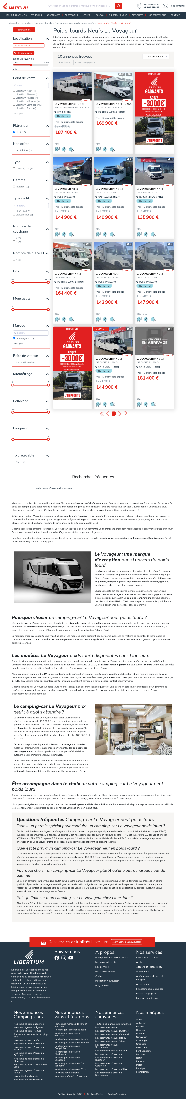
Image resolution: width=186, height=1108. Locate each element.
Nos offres (21, 143)
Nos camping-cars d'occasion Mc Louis (30, 1066)
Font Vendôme (144, 1051)
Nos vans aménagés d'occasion (70, 1076)
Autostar (140, 1023)
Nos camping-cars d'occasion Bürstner (29, 1054)
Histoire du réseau (105, 971)
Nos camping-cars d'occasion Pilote (29, 1071)
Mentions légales (95, 1094)
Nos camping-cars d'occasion (29, 1044)
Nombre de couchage (22, 229)
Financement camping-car (149, 989)
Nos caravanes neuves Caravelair (112, 1034)
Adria (139, 1019)
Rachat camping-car (146, 993)
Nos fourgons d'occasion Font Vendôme (69, 1064)
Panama (140, 1061)
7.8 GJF (66, 189)
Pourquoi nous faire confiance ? (111, 957)
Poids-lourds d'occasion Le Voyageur (54, 488)
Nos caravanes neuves (107, 1027)
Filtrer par (21, 125)
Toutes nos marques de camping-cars (31, 1035)
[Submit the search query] (15, 85)
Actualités (137, 15)
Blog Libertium (103, 985)
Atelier (86, 15)
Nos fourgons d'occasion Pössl (70, 1069)
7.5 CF (107, 274)
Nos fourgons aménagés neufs (70, 1030)
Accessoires (71, 15)
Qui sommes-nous (118, 15)
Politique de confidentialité (70, 1094)
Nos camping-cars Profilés (27, 1031)
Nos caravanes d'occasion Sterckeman (108, 1074)
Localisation (22, 38)
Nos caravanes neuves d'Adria (111, 1050)
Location (99, 15)
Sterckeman (142, 1072)
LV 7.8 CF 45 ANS (113, 104)
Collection (21, 401)
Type (16, 162)
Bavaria (140, 1026)
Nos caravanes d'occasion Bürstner (108, 1059)
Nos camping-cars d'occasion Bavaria (29, 1048)
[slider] (12, 282)
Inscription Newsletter (107, 980)
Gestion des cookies (117, 1094)
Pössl (139, 1065)
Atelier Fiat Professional (149, 966)
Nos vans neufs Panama (66, 1073)
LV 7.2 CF (149, 189)
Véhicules (36, 15)
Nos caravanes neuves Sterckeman (107, 1046)
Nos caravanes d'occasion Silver (111, 1069)
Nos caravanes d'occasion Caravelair (108, 1064)
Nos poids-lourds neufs (26, 1076)
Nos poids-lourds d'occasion (28, 1080)
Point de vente (24, 78)
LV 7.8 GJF (109, 189)
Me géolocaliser (25, 53)
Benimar (140, 1030)
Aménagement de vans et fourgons (149, 978)
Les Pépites (101, 329)
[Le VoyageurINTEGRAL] (72, 86)
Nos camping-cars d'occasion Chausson (29, 1060)
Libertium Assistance (147, 957)
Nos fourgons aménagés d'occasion (67, 1034)
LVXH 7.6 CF (69, 104)
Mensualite (22, 298)
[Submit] (118, 6)
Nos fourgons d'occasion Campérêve (67, 1047)
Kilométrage (22, 374)
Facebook (56, 958)
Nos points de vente (105, 962)
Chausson (141, 1044)
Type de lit (21, 198)
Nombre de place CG (29, 253)
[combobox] (85, 6)
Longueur (20, 428)
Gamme (19, 180)
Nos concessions (157, 15)
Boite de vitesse (25, 355)
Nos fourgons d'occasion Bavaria (71, 1039)
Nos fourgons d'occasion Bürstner (72, 1042)
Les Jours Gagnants (16, 15)
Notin (139, 1058)
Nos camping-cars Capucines (29, 1024)
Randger (140, 1068)
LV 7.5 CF (149, 274)
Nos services (53, 15)
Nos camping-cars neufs (26, 1040)
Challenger (142, 1040)
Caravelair (141, 1037)
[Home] (16, 6)
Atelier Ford (142, 971)
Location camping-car (147, 998)
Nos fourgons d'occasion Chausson (67, 1059)
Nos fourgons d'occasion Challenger (67, 1053)
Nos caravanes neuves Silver (110, 1041)
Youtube (70, 958)
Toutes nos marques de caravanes (113, 1024)
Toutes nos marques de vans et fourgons (70, 1025)
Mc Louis (140, 1054)
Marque (19, 325)
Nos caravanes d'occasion (108, 1054)
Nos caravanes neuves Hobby (110, 1038)
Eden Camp (142, 1047)
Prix (16, 271)
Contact (175, 15)
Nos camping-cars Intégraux (28, 1027)
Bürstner (140, 1033)
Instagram (63, 958)
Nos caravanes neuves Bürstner (111, 1031)
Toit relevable (23, 455)
